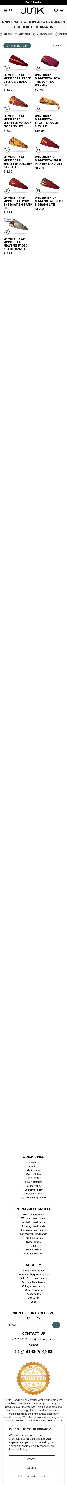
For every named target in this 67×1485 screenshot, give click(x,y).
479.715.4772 (19, 1339)
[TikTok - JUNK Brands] (22, 1352)
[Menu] (5, 10)
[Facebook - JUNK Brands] (28, 1352)
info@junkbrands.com (42, 1339)
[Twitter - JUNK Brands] (39, 1352)
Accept (31, 1458)
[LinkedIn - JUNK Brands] (50, 1352)
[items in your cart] (61, 10)
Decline (32, 1467)
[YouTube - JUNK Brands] (33, 1352)
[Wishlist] (56, 10)
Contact (33, 1344)
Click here (52, 1420)
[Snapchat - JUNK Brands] (44, 1352)
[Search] (11, 10)
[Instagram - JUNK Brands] (17, 1352)
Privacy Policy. (18, 1449)
